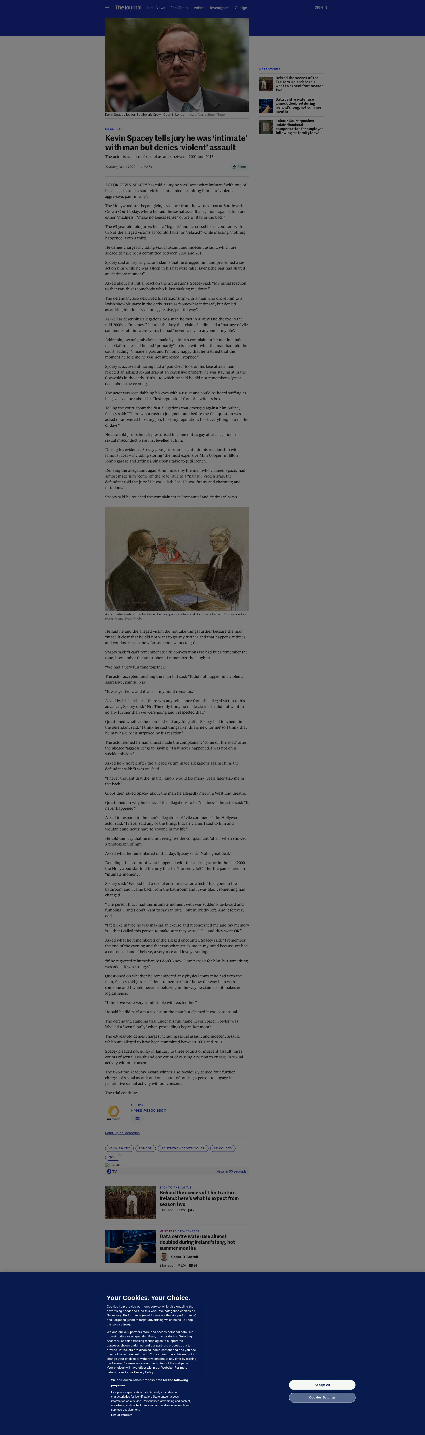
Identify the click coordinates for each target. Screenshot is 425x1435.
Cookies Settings (322, 1397)
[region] (212, 1353)
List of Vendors (121, 1415)
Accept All (322, 1385)
